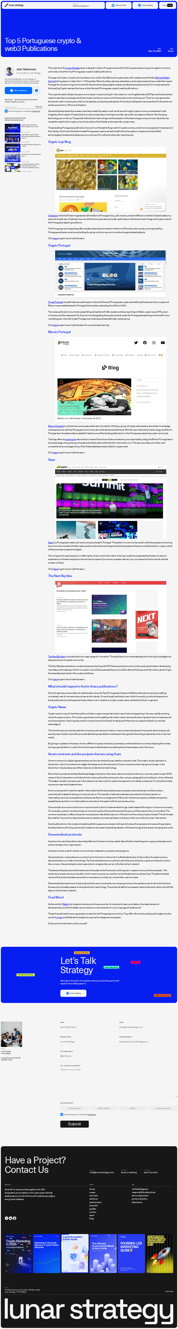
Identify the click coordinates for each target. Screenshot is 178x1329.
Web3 (65, 904)
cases (92, 1192)
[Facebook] (14, 1218)
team (91, 1215)
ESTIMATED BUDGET (67, 1103)
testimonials (95, 1202)
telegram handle (66, 1051)
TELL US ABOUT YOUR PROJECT (70, 1065)
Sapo (50, 542)
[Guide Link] (18, 1253)
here (55, 238)
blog (91, 1219)
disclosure (137, 1202)
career (92, 1212)
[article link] (12, 128)
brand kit (93, 1206)
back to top (169, 1291)
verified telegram (140, 1189)
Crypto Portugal (55, 302)
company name (65, 1036)
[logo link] (14, 5)
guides (92, 1209)
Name (62, 1022)
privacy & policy (139, 1199)
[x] (6, 1218)
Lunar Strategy (73, 68)
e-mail (121, 1022)
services (93, 1196)
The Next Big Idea (56, 656)
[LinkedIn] (10, 1218)
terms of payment (140, 1196)
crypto (59, 917)
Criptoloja (53, 215)
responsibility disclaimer (143, 1192)
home (92, 1189)
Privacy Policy (36, 111)
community (70, 439)
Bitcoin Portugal (56, 426)
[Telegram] (36, 90)
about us (93, 1199)
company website (125, 1036)
